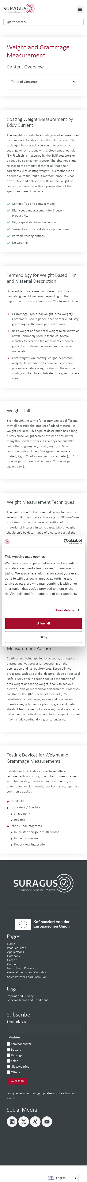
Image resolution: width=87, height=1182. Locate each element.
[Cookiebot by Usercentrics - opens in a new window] (63, 541)
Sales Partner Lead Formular (26, 977)
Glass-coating (20, 1066)
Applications (15, 952)
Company (13, 956)
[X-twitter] (23, 1121)
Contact (12, 964)
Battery (16, 1049)
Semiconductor (21, 1044)
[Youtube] (47, 1121)
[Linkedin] (12, 1121)
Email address (16, 1021)
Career (12, 960)
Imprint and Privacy (20, 968)
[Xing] (35, 1121)
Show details (64, 610)
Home (11, 944)
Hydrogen (17, 1055)
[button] (80, 9)
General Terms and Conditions (28, 972)
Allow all (43, 623)
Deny (43, 637)
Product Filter (16, 948)
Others (15, 1072)
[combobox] (43, 22)
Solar (14, 1061)
